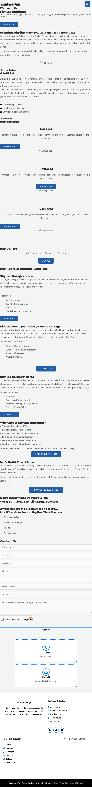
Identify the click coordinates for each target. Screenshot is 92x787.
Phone (46, 652)
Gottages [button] (49, 253)
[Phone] (46, 647)
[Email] (46, 672)
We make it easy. (11, 533)
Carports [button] (62, 253)
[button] (46, 517)
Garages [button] (37, 253)
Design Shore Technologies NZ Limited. (68, 783)
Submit (46, 630)
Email (46, 677)
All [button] (27, 253)
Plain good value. (12, 517)
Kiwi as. (7, 528)
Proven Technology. (13, 522)
